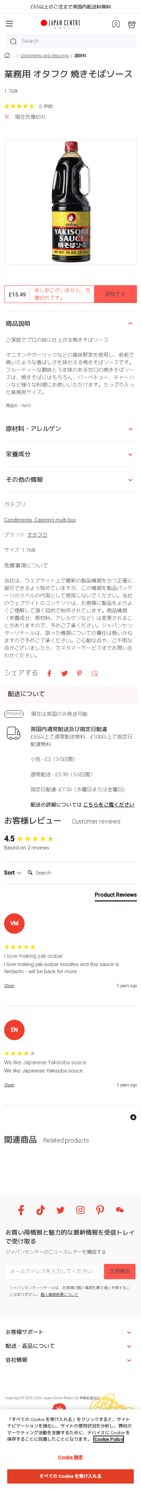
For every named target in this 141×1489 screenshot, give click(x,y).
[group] (70, 839)
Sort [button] (10, 872)
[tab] (116, 896)
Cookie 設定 (70, 1457)
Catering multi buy (55, 520)
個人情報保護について (59, 1294)
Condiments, (19, 520)
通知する (115, 294)
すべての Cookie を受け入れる (70, 1476)
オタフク (37, 535)
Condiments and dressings (45, 55)
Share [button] (9, 985)
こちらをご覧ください (108, 805)
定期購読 (120, 1271)
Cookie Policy (108, 1439)
